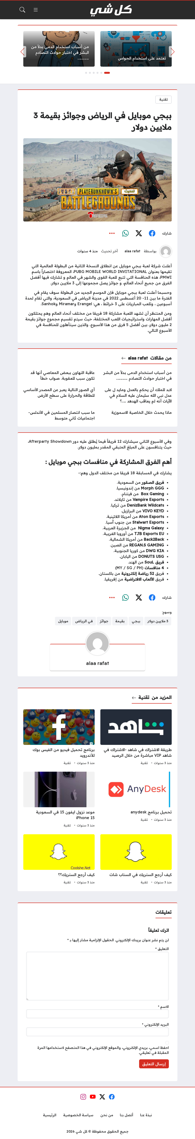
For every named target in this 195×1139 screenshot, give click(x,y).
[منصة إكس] (138, 233)
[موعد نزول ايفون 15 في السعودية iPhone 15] (59, 800)
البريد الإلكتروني (155, 1024)
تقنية (163, 99)
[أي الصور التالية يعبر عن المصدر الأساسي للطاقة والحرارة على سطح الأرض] (59, 395)
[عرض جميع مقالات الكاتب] (166, 251)
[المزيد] (112, 233)
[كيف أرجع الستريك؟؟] (59, 859)
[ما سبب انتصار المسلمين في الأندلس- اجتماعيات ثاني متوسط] (59, 415)
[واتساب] (125, 233)
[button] (107, 73)
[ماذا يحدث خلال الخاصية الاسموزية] (136, 415)
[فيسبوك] (152, 233)
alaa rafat (132, 251)
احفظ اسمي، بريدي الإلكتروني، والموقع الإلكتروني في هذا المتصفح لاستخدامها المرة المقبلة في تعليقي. (103, 1050)
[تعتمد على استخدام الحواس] (136, 49)
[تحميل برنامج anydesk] (136, 800)
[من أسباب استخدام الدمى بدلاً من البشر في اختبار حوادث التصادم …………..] (59, 49)
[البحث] (22, 9)
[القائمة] (35, 9)
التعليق (162, 949)
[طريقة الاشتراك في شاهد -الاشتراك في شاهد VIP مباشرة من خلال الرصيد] (136, 737)
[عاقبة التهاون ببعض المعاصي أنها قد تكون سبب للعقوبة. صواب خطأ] (59, 375)
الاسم (163, 1007)
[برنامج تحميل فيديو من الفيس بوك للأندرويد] (59, 737)
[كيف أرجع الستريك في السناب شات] (136, 859)
